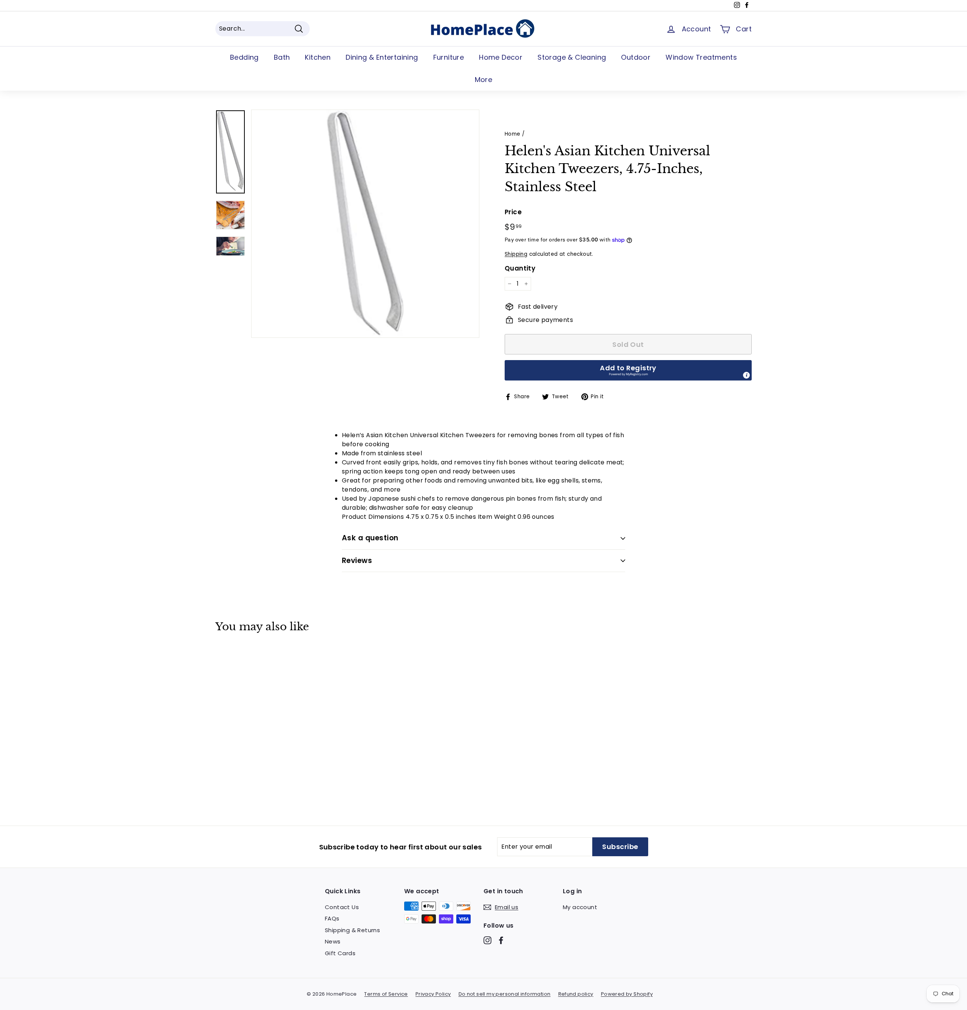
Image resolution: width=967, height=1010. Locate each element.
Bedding (244, 57)
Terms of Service (386, 994)
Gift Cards (340, 953)
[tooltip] (746, 375)
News (333, 941)
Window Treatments (701, 57)
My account (580, 907)
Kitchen (318, 57)
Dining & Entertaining (382, 57)
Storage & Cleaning (572, 57)
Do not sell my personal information (505, 994)
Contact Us (342, 907)
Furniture (448, 57)
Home (513, 134)
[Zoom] (365, 223)
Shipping (516, 254)
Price (513, 212)
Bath (282, 57)
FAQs (332, 918)
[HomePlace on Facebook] (501, 940)
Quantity (520, 268)
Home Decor (500, 57)
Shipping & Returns (352, 930)
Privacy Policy (433, 994)
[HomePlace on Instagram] (487, 940)
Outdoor (635, 57)
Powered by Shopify (627, 994)
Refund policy (575, 994)
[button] (628, 370)
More (484, 79)
